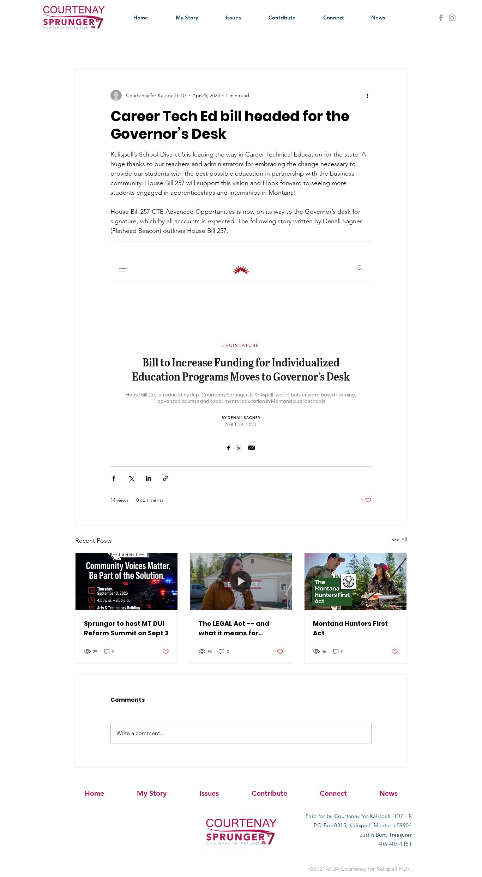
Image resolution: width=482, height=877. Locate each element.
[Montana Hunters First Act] (355, 581)
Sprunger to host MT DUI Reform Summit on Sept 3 (126, 628)
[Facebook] (440, 17)
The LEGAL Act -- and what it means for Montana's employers (235, 628)
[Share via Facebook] (113, 478)
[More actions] (367, 95)
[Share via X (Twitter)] (131, 478)
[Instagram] (452, 17)
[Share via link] (165, 478)
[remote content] (241, 352)
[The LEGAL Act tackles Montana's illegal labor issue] (241, 581)
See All (399, 539)
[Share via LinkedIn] (148, 478)
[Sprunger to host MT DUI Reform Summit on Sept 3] (126, 581)
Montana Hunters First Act (350, 628)
